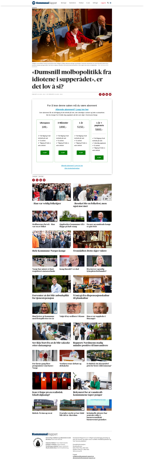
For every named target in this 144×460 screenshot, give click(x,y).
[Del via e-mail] (110, 94)
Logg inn (103, 3)
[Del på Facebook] (100, 94)
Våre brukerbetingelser (72, 168)
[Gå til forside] (44, 3)
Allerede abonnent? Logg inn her (72, 109)
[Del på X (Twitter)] (103, 94)
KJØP (45, 152)
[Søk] (108, 3)
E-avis (88, 3)
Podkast (81, 3)
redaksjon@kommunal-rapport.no (83, 456)
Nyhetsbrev (72, 3)
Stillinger (95, 3)
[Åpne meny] (110, 2)
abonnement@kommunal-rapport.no (84, 458)
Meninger (63, 3)
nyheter (35, 176)
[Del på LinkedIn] (106, 94)
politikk (41, 176)
